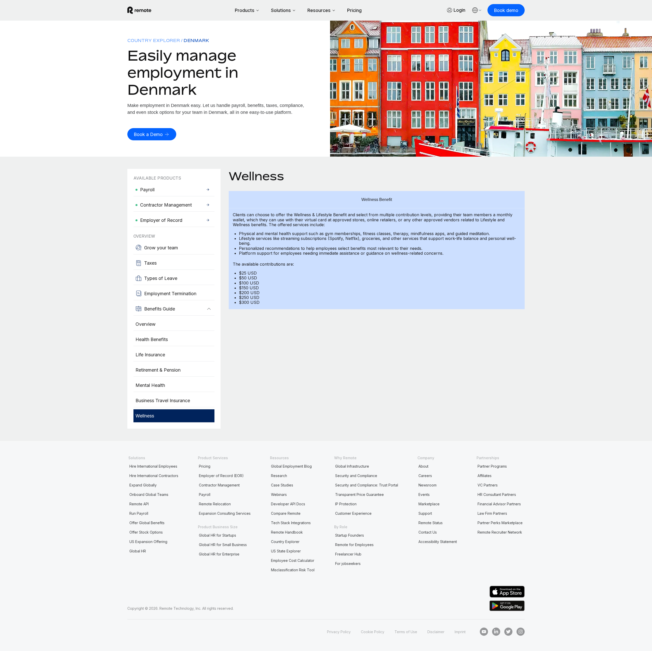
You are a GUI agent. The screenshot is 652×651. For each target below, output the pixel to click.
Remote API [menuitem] (139, 504)
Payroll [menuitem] (204, 494)
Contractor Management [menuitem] (219, 485)
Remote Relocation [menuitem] (215, 504)
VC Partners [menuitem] (488, 485)
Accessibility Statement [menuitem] (437, 541)
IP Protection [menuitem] (346, 504)
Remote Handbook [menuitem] (287, 532)
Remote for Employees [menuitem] (354, 544)
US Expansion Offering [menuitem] (148, 541)
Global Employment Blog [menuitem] (291, 466)
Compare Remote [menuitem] (286, 513)
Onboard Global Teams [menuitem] (148, 494)
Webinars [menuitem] (279, 494)
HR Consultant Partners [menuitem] (497, 494)
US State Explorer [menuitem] (286, 551)
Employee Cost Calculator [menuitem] (292, 560)
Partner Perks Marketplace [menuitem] (500, 523)
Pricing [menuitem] (204, 466)
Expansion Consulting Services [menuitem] (225, 513)
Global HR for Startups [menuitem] (217, 535)
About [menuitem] (423, 466)
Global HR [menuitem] (137, 551)
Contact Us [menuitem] (427, 532)
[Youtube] (484, 632)
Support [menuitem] (425, 513)
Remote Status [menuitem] (430, 523)
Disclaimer (435, 632)
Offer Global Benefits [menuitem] (147, 523)
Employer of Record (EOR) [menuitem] (221, 475)
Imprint (460, 632)
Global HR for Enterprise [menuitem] (219, 554)
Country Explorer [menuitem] (153, 40)
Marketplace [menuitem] (429, 504)
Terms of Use (406, 632)
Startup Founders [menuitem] (349, 535)
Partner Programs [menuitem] (492, 466)
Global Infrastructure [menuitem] (352, 466)
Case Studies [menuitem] (282, 485)
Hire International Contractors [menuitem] (153, 475)
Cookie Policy (372, 632)
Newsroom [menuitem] (427, 485)
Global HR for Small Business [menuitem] (223, 544)
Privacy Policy (339, 632)
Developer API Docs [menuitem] (288, 504)
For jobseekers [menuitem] (348, 563)
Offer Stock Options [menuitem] (146, 532)
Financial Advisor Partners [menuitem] (499, 504)
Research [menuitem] (279, 475)
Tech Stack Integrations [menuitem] (291, 523)
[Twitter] (508, 632)
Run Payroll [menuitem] (138, 513)
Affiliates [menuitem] (485, 475)
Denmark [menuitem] (196, 40)
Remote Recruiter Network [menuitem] (500, 532)
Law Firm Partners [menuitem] (492, 513)
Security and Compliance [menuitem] (356, 475)
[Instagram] (521, 632)
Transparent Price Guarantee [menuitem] (359, 494)
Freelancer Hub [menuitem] (348, 554)
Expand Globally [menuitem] (143, 485)
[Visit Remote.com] (139, 10)
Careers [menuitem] (425, 475)
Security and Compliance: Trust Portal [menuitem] (366, 485)
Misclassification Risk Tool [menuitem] (293, 570)
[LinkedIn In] (496, 632)
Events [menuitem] (424, 494)
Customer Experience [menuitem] (353, 513)
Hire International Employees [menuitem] (153, 466)
